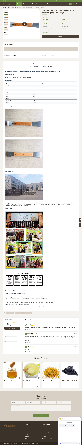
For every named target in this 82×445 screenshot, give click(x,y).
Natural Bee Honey (45, 432)
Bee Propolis (44, 436)
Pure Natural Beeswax (46, 434)
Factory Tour (31, 3)
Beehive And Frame (15, 7)
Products (19, 3)
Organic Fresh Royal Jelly (46, 429)
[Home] (6, 4)
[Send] (79, 443)
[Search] (71, 4)
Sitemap (26, 438)
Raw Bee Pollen (45, 427)
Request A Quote (46, 3)
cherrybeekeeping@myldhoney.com (72, 0)
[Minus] (79, 419)
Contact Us (38, 3)
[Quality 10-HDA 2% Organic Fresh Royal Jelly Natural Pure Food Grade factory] (31, 370)
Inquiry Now (60, 36)
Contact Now (11, 386)
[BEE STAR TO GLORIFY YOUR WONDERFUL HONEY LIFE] (9, 426)
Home (14, 3)
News (53, 3)
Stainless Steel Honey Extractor (47, 438)
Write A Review (12, 328)
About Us (25, 3)
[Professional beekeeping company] (24, 24)
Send (41, 415)
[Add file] (60, 443)
